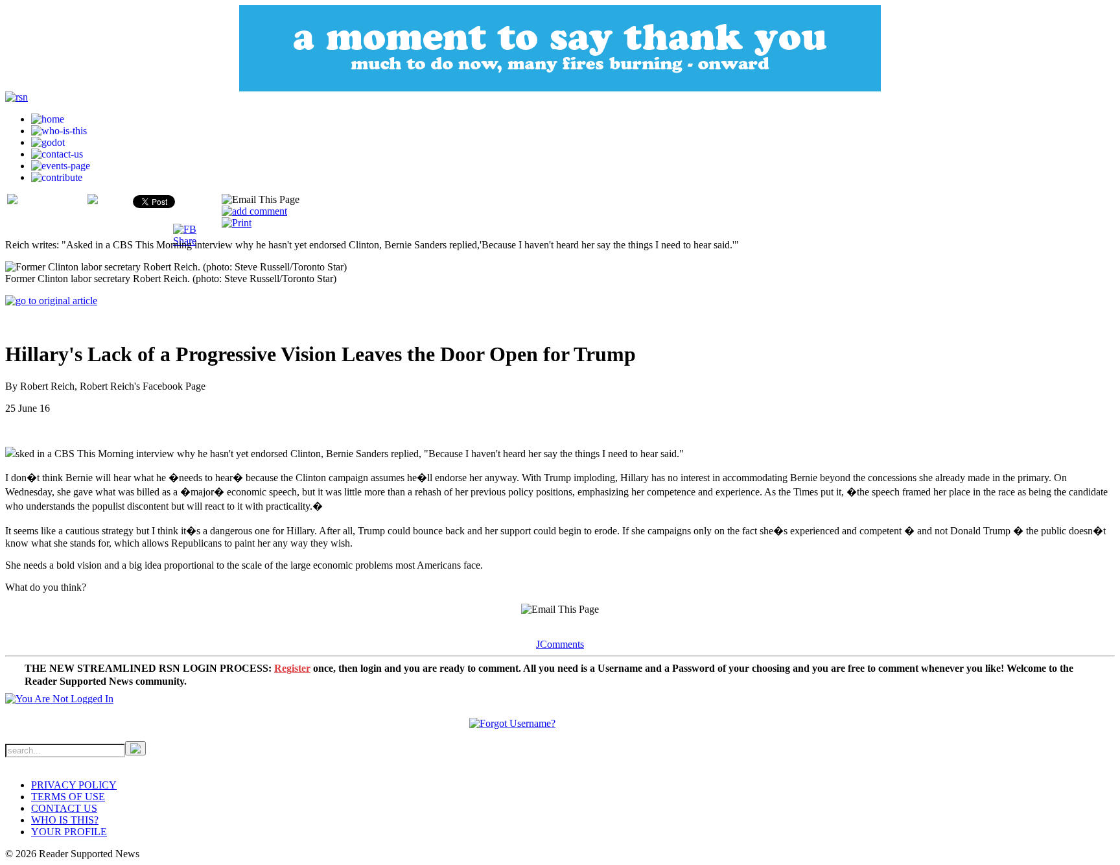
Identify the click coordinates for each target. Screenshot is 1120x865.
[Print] (236, 222)
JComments (560, 644)
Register (292, 668)
